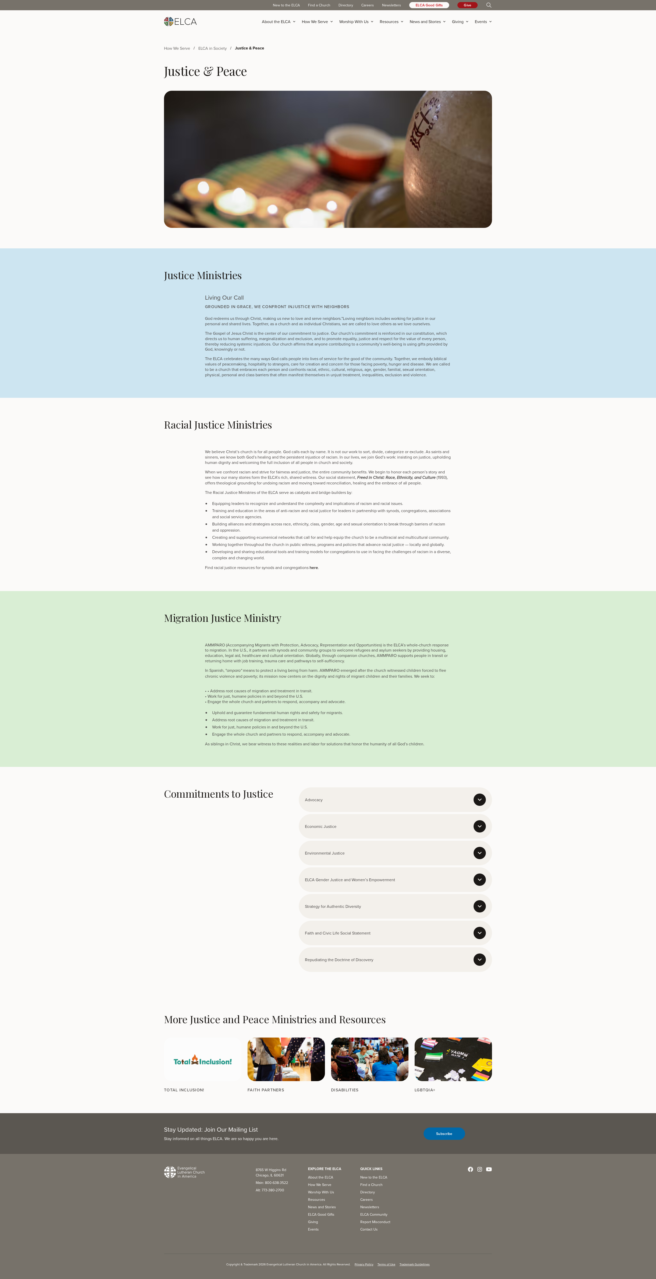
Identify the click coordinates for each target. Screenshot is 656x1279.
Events (313, 1229)
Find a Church (319, 5)
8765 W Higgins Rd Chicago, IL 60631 (271, 1172)
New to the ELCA (286, 5)
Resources (316, 1199)
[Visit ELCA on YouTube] (489, 1169)
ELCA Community (373, 1214)
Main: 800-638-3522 (272, 1182)
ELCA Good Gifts (429, 5)
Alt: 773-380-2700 (270, 1190)
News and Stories (322, 1207)
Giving (313, 1221)
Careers (367, 5)
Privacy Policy (364, 1264)
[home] (180, 21)
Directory (346, 5)
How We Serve (319, 1184)
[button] (280, 21)
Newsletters (391, 5)
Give (467, 5)
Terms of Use (386, 1264)
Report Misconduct (375, 1221)
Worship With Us (321, 1192)
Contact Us (369, 1229)
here (313, 568)
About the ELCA (320, 1177)
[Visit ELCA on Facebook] (470, 1169)
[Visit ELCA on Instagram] (480, 1169)
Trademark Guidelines (414, 1264)
